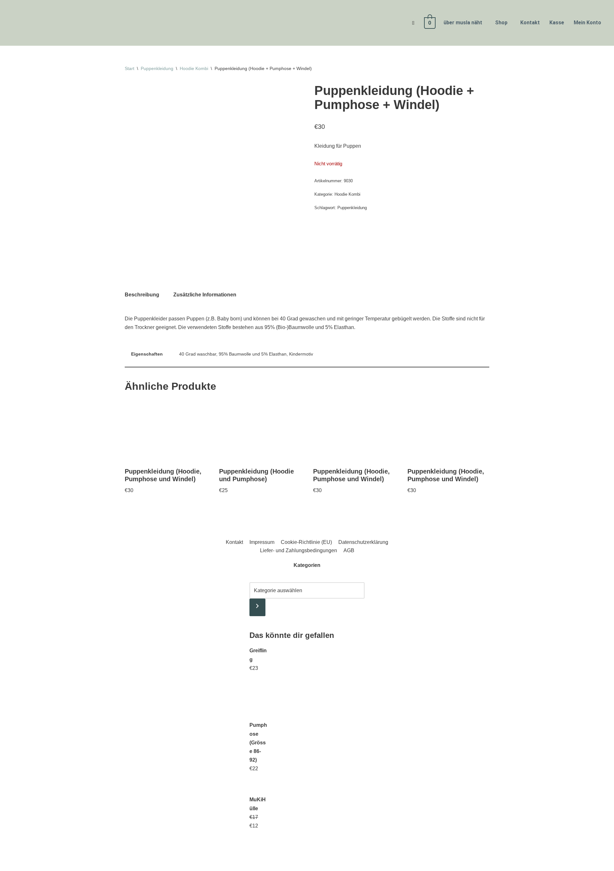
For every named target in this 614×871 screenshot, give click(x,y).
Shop (501, 23)
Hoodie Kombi (194, 68)
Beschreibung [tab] (142, 294)
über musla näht (463, 23)
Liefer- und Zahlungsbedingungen (298, 550)
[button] (464, 22)
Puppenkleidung (157, 68)
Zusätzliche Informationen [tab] (204, 294)
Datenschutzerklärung (363, 542)
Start (129, 68)
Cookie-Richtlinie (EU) (306, 542)
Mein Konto (587, 23)
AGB (348, 550)
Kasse (556, 23)
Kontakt (530, 23)
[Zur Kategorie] (257, 607)
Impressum (261, 542)
